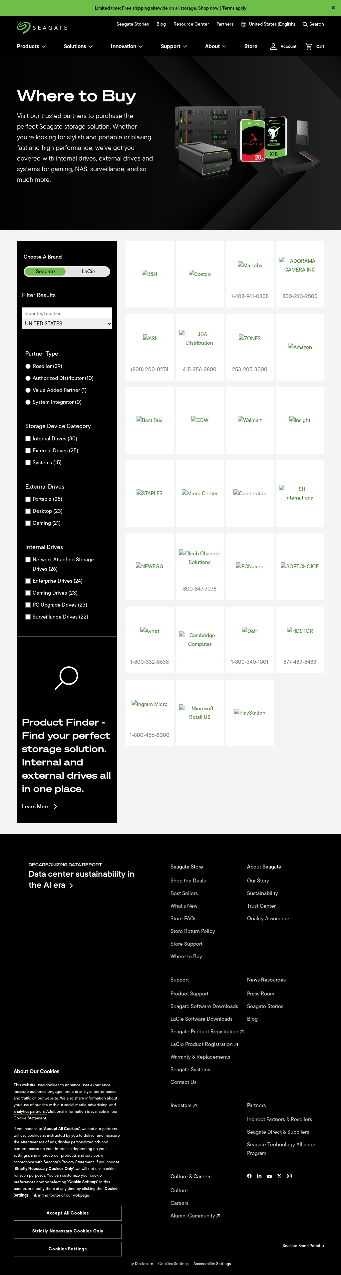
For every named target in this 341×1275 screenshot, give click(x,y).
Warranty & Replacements (200, 1057)
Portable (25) (47, 499)
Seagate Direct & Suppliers (278, 1132)
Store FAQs (184, 918)
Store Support (187, 944)
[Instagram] (289, 1196)
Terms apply (234, 8)
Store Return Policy (193, 931)
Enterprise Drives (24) (58, 581)
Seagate (45, 271)
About (212, 46)
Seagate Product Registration (205, 1031)
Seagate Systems (190, 1069)
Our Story (258, 880)
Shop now (208, 8)
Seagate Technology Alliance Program (281, 1149)
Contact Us (184, 1082)
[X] (279, 1196)
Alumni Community (193, 1216)
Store (250, 46)
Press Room (261, 993)
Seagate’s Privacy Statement (69, 1162)
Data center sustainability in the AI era (82, 879)
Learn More (36, 806)
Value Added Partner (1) (60, 390)
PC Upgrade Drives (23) (60, 605)
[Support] (184, 46)
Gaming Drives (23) (55, 593)
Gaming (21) (47, 523)
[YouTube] (269, 1196)
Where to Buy (186, 956)
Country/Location (43, 313)
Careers (180, 1203)
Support (170, 46)
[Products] (43, 46)
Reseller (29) (47, 366)
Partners (224, 24)
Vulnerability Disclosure (132, 1263)
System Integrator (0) (57, 402)
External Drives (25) (55, 450)
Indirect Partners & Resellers (280, 1119)
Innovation (123, 46)
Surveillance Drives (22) (60, 617)
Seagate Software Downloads (204, 1006)
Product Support (190, 993)
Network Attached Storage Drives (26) (63, 564)
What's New (184, 906)
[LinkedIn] (259, 1196)
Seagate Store (187, 867)
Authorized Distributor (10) (63, 378)
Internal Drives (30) (55, 438)
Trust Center (262, 906)
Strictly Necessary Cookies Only (67, 1230)
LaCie (88, 271)
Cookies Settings (173, 1263)
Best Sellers (184, 893)
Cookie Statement (30, 1118)
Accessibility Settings (212, 1263)
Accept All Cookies (68, 1213)
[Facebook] (249, 1196)
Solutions (75, 46)
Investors (181, 1105)
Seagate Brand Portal (302, 1245)
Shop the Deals (189, 880)
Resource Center (191, 24)
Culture (179, 1190)
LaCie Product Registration (202, 1044)
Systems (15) (47, 462)
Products (28, 46)
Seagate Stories (133, 24)
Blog (161, 24)
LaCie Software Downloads (202, 1019)
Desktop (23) (48, 511)
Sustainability (263, 893)
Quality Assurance (269, 918)
